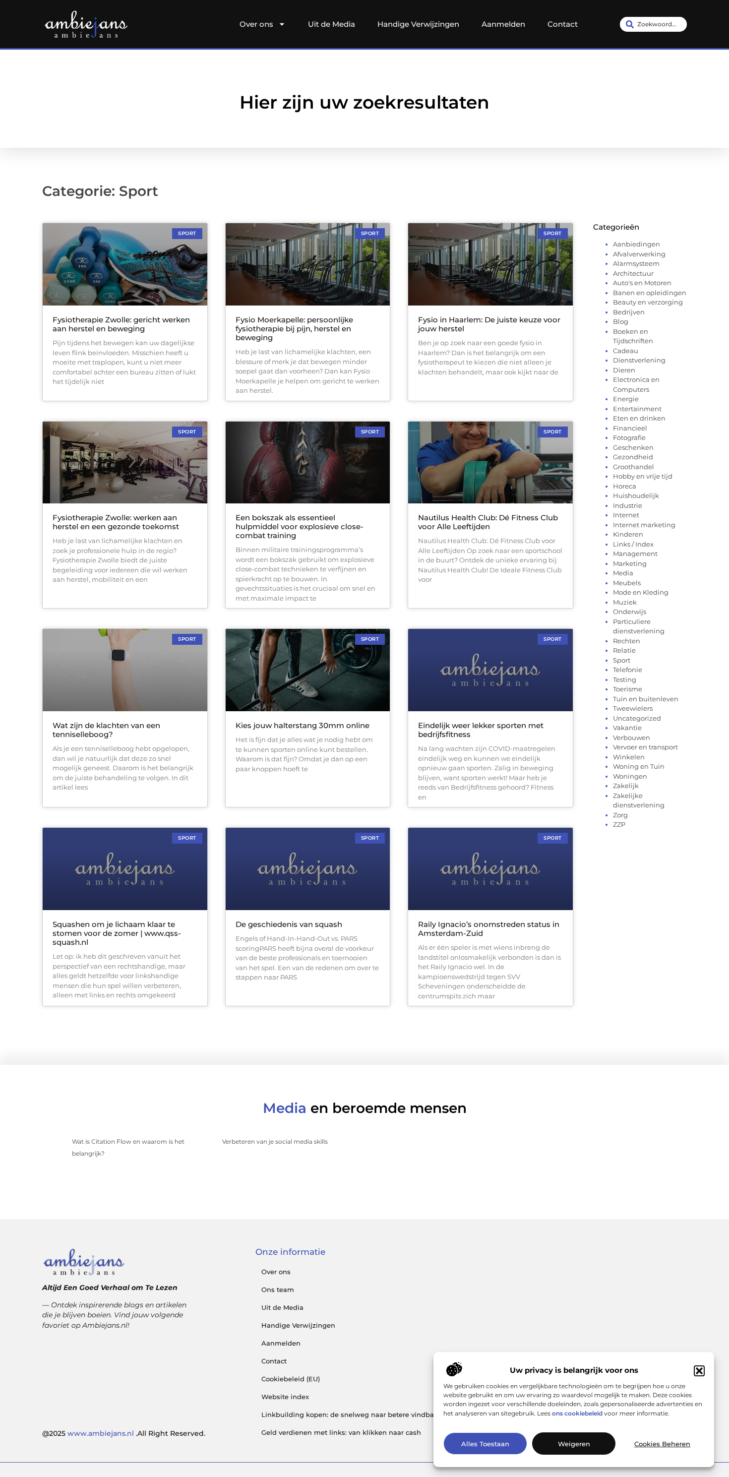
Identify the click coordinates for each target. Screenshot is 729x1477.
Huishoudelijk (636, 495)
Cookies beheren (662, 1444)
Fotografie (629, 437)
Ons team (277, 1289)
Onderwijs (629, 611)
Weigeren (574, 1444)
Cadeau (625, 351)
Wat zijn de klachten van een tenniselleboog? (106, 730)
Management (635, 553)
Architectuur (633, 273)
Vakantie (627, 728)
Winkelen (629, 757)
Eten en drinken (639, 418)
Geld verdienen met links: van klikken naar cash (341, 1432)
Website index (285, 1397)
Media (623, 573)
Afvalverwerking (639, 254)
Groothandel (633, 467)
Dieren (624, 370)
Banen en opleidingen (649, 293)
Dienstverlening (639, 360)
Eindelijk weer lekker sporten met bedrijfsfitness (481, 730)
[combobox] (653, 24)
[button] (699, 1371)
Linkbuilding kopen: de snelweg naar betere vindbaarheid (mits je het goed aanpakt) (403, 1414)
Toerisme (627, 689)
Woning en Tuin (639, 766)
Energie (626, 399)
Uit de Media (331, 24)
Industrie (627, 505)
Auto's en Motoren (642, 283)
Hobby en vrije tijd (642, 476)
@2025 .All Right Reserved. (123, 1433)
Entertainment (637, 409)
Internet (626, 515)
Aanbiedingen (636, 244)
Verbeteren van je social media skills (275, 1141)
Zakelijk (626, 786)
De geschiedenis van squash (289, 924)
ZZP (619, 824)
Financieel (630, 428)
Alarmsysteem (636, 263)
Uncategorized (637, 718)
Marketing (630, 563)
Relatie (624, 650)
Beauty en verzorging (648, 302)
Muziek (625, 602)
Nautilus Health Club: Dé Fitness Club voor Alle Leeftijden (488, 522)
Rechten (626, 641)
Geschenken (633, 447)
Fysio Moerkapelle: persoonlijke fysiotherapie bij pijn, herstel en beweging (294, 328)
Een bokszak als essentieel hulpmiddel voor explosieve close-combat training (300, 526)
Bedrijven (629, 312)
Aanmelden (503, 24)
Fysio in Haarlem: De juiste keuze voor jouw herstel (489, 324)
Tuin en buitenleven (645, 699)
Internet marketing (644, 525)
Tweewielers (633, 708)
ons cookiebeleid (577, 1413)
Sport (621, 660)
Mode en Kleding (640, 592)
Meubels (627, 583)
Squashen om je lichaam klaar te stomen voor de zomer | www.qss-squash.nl (117, 933)
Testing (624, 679)
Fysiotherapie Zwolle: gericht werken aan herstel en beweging (121, 324)
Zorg (620, 815)
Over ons (256, 24)
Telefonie (627, 670)
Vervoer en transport (645, 747)
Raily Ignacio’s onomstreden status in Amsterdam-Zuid (488, 929)
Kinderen (628, 534)
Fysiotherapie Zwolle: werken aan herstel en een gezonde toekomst (116, 522)
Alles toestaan (485, 1444)
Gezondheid (633, 457)
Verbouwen (631, 737)
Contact (562, 24)
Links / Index (633, 544)
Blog (620, 321)
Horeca (624, 486)
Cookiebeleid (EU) (290, 1379)
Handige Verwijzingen (418, 24)
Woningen (630, 776)
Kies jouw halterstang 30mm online (302, 725)
